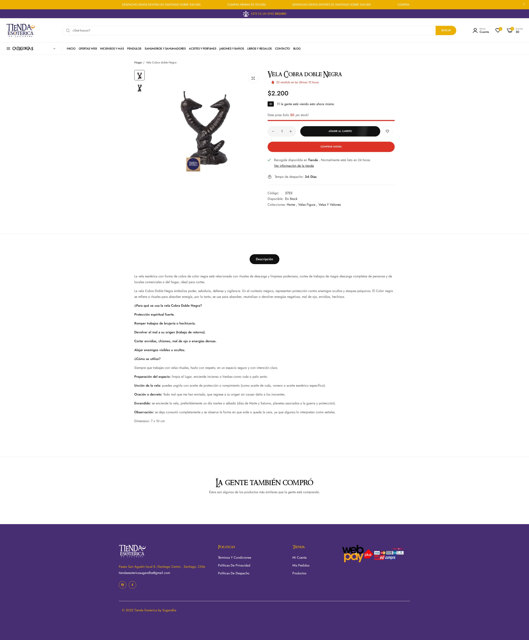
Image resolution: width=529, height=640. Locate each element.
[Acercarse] (253, 78)
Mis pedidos (300, 565)
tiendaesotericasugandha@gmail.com (144, 572)
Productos (299, 573)
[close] (524, 4)
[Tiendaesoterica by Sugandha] (20, 30)
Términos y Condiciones (234, 557)
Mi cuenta (299, 557)
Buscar (446, 30)
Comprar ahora (331, 146)
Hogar (138, 62)
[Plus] (290, 131)
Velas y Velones (329, 204)
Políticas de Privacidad (234, 565)
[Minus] (273, 131)
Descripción (264, 259)
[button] (387, 131)
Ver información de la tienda (294, 165)
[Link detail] (122, 585)
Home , (292, 204)
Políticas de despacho (233, 573)
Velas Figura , (307, 204)
